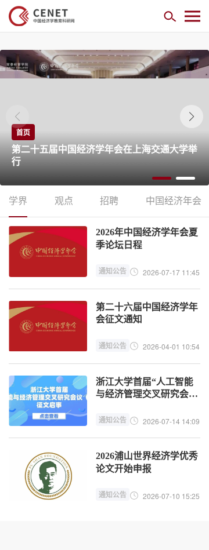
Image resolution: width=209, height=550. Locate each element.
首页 (23, 132)
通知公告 (113, 270)
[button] (191, 116)
